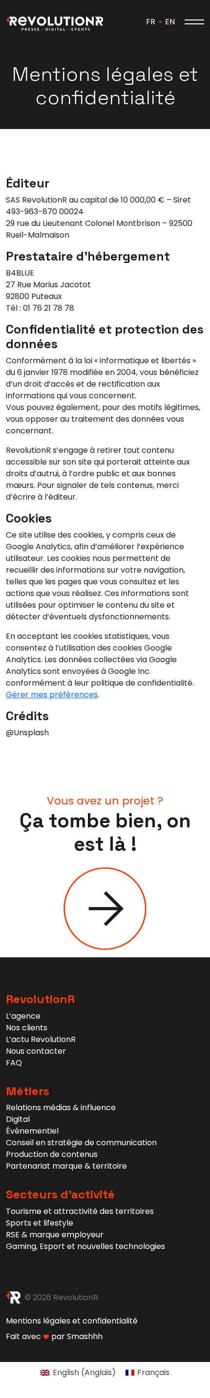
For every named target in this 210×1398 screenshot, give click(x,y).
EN (170, 21)
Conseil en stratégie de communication (81, 1142)
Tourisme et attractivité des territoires (80, 1211)
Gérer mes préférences (52, 694)
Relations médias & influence (61, 1107)
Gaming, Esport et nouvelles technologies (85, 1246)
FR (150, 21)
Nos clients (26, 1027)
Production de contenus (52, 1154)
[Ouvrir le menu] (194, 22)
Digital (18, 1119)
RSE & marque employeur (55, 1234)
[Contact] (105, 907)
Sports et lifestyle (39, 1223)
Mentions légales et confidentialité (72, 1320)
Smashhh (85, 1336)
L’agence (23, 1016)
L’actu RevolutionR (41, 1039)
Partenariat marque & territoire (66, 1166)
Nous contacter (36, 1051)
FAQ (14, 1062)
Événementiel (32, 1131)
